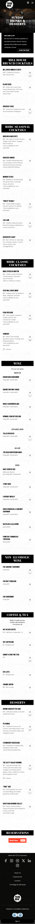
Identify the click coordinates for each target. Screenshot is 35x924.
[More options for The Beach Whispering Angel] (30, 455)
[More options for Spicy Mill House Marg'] (30, 294)
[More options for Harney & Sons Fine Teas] (30, 658)
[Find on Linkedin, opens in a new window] (29, 861)
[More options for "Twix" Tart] (30, 790)
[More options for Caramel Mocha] (30, 687)
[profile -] (28, 3)
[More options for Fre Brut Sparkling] (30, 584)
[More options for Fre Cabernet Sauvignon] (30, 570)
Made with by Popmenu (14, 855)
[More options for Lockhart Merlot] (30, 500)
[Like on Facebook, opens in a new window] (5, 861)
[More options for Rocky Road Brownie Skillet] (30, 807)
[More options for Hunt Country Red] (30, 472)
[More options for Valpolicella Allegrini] (30, 527)
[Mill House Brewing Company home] (9, 4)
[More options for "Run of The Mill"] (30, 204)
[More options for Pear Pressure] (30, 316)
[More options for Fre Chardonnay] (30, 600)
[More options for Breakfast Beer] (30, 109)
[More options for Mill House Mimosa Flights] (30, 73)
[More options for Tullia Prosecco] (30, 437)
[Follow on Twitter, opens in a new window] (23, 861)
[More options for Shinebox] (30, 337)
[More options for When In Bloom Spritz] (30, 139)
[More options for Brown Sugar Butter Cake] (30, 712)
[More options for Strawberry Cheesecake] (30, 746)
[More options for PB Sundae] (30, 727)
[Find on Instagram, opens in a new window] (11, 861)
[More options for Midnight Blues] (30, 180)
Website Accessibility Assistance (17, 909)
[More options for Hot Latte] (30, 675)
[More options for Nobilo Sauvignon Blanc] (30, 407)
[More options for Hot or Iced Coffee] (30, 633)
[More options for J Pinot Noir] (30, 487)
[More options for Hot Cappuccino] (30, 645)
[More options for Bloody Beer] (30, 87)
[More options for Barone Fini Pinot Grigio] (30, 393)
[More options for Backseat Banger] (30, 161)
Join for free (24, 50)
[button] (17, 74)
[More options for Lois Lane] (30, 223)
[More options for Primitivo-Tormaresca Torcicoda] (30, 540)
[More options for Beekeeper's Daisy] (30, 240)
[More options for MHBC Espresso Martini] (30, 274)
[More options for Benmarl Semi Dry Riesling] (30, 419)
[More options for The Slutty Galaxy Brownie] (30, 766)
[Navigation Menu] (32, 2)
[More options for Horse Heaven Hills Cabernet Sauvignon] (30, 512)
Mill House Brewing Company (17, 898)
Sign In (17, 921)
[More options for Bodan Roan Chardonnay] (30, 380)
